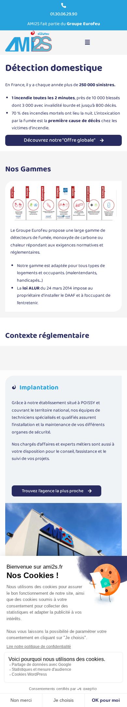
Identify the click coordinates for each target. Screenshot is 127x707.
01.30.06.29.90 (63, 14)
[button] (87, 43)
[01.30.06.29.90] (63, 5)
